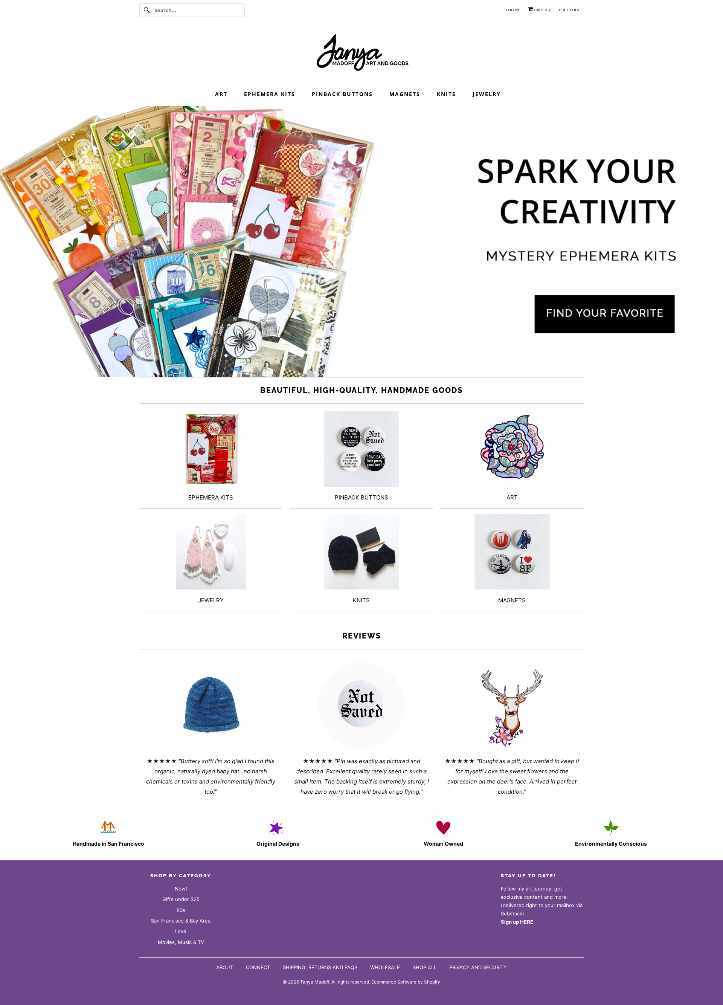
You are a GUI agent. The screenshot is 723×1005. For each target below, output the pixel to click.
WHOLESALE (385, 967)
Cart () (541, 10)
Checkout (569, 10)
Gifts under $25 (181, 899)
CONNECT (258, 967)
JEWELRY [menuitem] (487, 94)
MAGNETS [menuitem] (404, 94)
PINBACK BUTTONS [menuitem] (342, 94)
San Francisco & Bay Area (180, 921)
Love (180, 931)
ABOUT (224, 967)
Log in (512, 10)
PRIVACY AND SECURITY (478, 967)
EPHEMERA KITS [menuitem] (269, 94)
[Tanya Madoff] (361, 55)
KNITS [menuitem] (446, 94)
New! (181, 889)
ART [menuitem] (221, 94)
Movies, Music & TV (181, 942)
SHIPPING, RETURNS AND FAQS (320, 967)
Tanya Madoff (314, 982)
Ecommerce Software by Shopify (405, 982)
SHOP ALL (424, 967)
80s (181, 910)
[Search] (146, 10)
